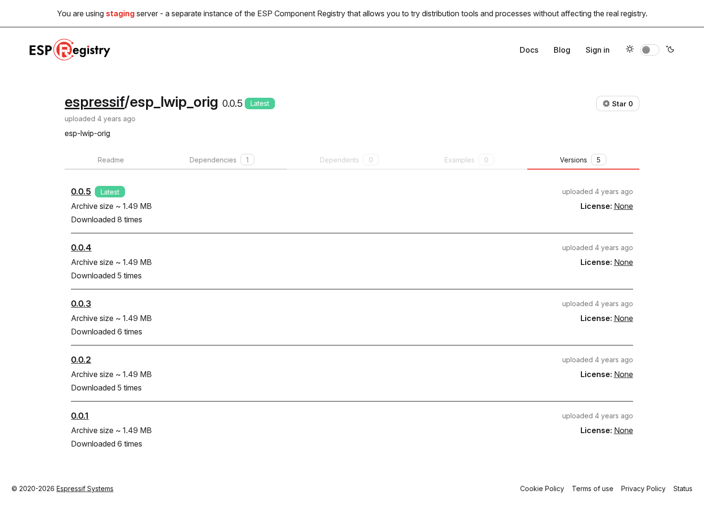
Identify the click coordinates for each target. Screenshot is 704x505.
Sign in (598, 50)
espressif (95, 101)
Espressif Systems (85, 488)
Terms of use (592, 488)
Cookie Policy (542, 488)
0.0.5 (81, 191)
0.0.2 (81, 360)
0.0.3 (81, 303)
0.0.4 (81, 247)
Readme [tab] (111, 160)
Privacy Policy (643, 488)
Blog (562, 50)
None (623, 206)
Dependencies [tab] (219, 160)
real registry (626, 13)
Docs (529, 50)
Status (683, 488)
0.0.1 (80, 416)
